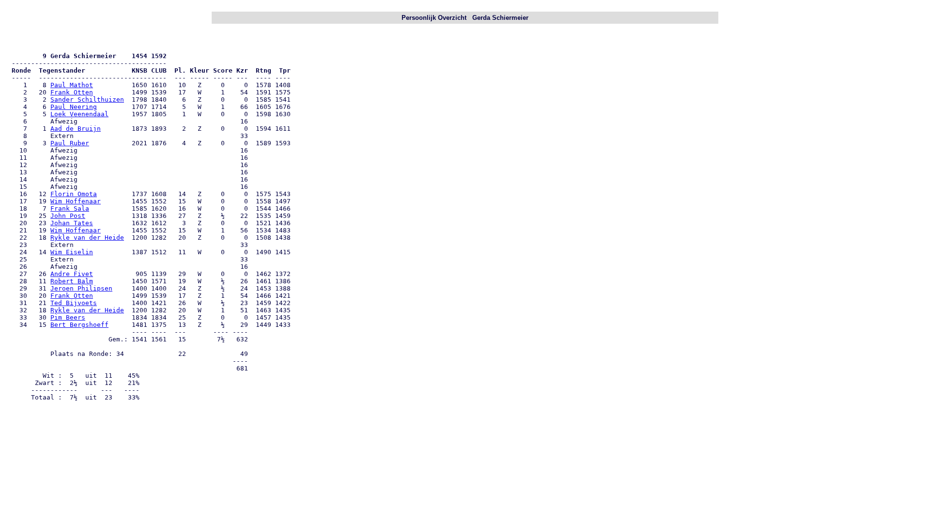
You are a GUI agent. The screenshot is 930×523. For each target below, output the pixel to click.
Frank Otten (71, 92)
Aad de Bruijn (75, 128)
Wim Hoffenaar (75, 201)
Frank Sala (69, 208)
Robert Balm (71, 281)
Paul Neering (73, 106)
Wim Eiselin (71, 252)
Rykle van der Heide (87, 237)
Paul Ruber (69, 143)
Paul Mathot (71, 85)
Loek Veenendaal (79, 114)
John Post (67, 215)
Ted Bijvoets (73, 303)
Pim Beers (67, 317)
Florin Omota (73, 194)
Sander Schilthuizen (87, 99)
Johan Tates (71, 223)
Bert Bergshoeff (79, 324)
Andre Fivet (71, 273)
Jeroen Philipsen (81, 288)
